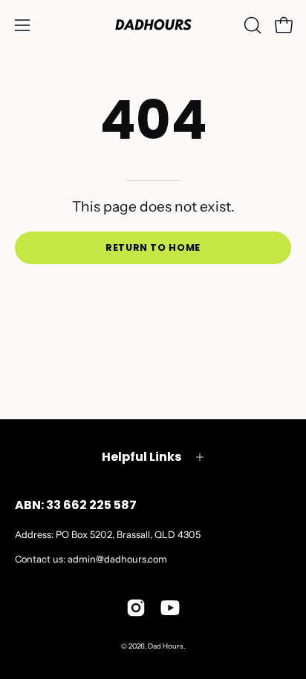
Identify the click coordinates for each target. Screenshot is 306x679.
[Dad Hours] (153, 25)
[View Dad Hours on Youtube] (170, 608)
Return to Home (153, 247)
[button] (251, 25)
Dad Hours (165, 646)
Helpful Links (141, 456)
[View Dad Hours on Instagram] (136, 608)
